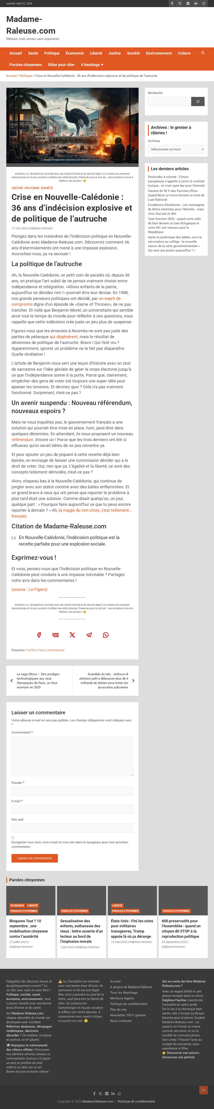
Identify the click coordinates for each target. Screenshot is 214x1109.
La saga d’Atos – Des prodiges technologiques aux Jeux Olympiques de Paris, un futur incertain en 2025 (38, 680)
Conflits (31, 650)
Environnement (159, 53)
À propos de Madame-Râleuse (131, 987)
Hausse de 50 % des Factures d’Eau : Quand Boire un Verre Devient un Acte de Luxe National (176, 195)
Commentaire (22, 732)
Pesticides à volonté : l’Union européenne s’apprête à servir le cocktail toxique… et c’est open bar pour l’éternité (176, 181)
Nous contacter (121, 1021)
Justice (114, 53)
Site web (17, 819)
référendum (22, 439)
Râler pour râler (61, 64)
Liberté (96, 53)
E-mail (16, 801)
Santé (33, 53)
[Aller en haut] (203, 1090)
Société (133, 53)
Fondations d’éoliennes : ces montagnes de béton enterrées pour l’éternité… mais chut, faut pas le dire (176, 209)
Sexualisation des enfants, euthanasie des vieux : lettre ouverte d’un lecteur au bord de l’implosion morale (81, 931)
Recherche (155, 93)
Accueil (15, 53)
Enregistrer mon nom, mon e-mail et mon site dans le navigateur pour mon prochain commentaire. (69, 844)
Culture (184, 53)
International (55, 650)
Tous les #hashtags (124, 993)
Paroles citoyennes (25, 64)
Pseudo (16, 783)
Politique (52, 53)
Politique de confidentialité (129, 1004)
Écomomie (75, 53)
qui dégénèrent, (64, 336)
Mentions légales (122, 998)
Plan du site (118, 1009)
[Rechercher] (198, 101)
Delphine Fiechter (40, 228)
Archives (154, 141)
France (41, 650)
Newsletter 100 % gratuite (128, 1015)
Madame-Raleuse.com (97, 1101)
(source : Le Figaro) (29, 589)
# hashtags (90, 64)
